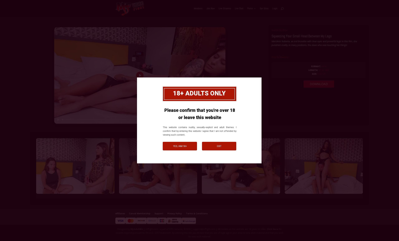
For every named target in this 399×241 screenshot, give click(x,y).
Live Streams (225, 8)
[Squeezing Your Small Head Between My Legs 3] (158, 193)
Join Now (210, 8)
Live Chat (239, 8)
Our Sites (264, 8)
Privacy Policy (174, 213)
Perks (250, 8)
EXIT (219, 146)
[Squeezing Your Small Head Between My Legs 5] (324, 193)
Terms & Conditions (197, 213)
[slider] (120, 119)
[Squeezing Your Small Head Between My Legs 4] (241, 193)
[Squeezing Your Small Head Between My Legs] (75, 193)
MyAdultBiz (136, 229)
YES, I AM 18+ (180, 146)
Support (158, 213)
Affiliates (120, 213)
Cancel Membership (139, 213)
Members (198, 8)
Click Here (272, 229)
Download (319, 84)
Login (274, 8)
